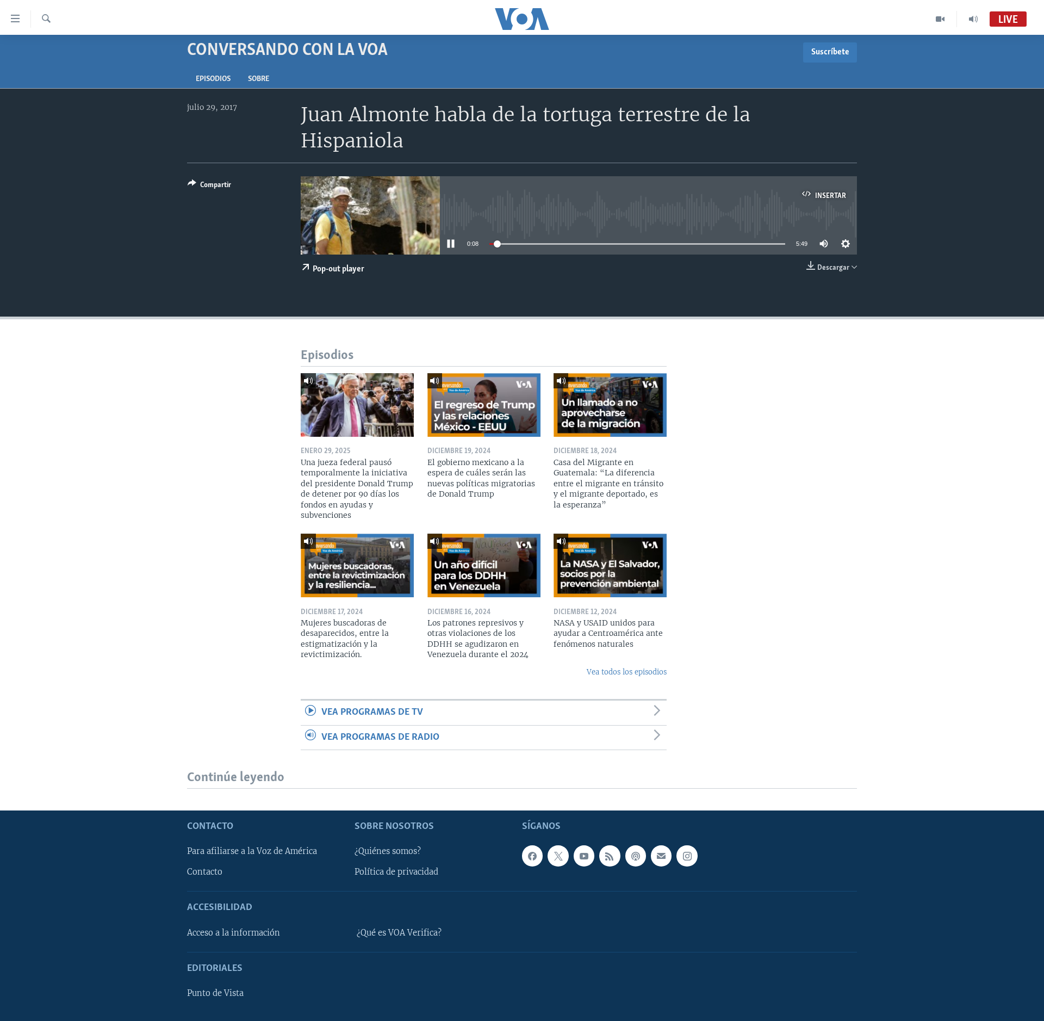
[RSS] (609, 855)
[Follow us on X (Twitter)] (558, 855)
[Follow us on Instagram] (686, 855)
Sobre (258, 79)
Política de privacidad (396, 872)
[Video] (940, 19)
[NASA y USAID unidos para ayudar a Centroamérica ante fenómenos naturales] (610, 565)
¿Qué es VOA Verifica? (399, 933)
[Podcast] (635, 855)
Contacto (204, 872)
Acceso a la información (233, 933)
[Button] (209, 186)
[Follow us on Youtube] (584, 855)
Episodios (213, 79)
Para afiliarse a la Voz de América (252, 851)
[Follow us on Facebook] (532, 855)
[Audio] (973, 19)
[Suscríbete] (661, 855)
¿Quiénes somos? (388, 851)
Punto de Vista (215, 993)
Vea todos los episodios (627, 672)
